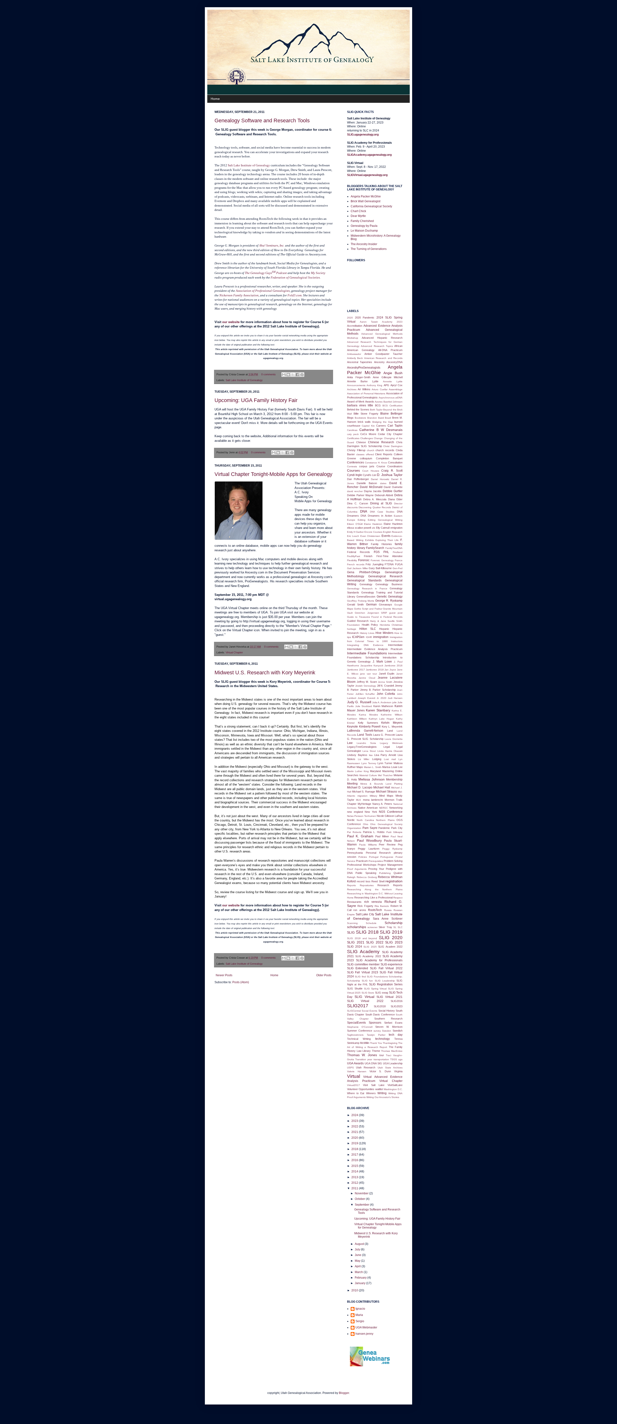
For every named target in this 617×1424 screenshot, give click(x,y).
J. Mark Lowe (382, 661)
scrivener (372, 927)
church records (385, 450)
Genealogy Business (389, 584)
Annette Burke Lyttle (362, 381)
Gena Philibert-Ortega (363, 572)
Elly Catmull (383, 527)
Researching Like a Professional (373, 897)
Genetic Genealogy (389, 596)
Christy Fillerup (356, 450)
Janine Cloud (367, 677)
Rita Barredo (382, 906)
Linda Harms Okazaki (389, 751)
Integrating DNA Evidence (365, 645)
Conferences (355, 462)
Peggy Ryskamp (392, 848)
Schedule (371, 923)
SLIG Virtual (364, 997)
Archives (351, 389)
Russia (388, 910)
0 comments (268, 374)
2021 (355, 1132)
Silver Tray (385, 927)
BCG (378, 405)
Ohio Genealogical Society (386, 824)
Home (215, 99)
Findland (397, 552)
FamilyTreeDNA (393, 548)
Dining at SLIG (381, 503)
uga (400, 1059)
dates (383, 483)
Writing (382, 1093)
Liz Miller (363, 759)
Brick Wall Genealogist (365, 201)
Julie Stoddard (363, 706)
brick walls (364, 421)
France (398, 560)
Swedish (397, 1030)
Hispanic (384, 628)
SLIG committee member (363, 964)
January (360, 1283)
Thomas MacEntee (391, 1051)
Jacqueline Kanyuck (371, 665)
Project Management (390, 864)
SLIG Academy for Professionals (379, 960)
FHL (386, 552)
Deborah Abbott (384, 495)
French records (355, 564)
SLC (400, 927)
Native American (368, 807)
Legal (386, 746)
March (359, 1272)
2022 (355, 1126)
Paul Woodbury (369, 840)
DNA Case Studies (382, 511)
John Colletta (386, 694)
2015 (355, 1166)
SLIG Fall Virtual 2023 (362, 972)
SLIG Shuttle (354, 988)
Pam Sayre (369, 828)
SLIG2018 (380, 1006)
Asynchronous (387, 397)
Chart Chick (358, 211)
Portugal (373, 857)
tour (381, 1055)
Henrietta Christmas (391, 625)
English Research (392, 532)
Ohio (365, 824)
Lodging (376, 759)
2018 (355, 1149)
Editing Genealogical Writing (385, 520)
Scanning (352, 923)
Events (386, 536)
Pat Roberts (354, 832)
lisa (371, 755)
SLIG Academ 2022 (390, 946)
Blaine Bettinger (391, 413)
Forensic (363, 560)
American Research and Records (383, 358)
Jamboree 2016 (393, 665)
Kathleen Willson (357, 718)
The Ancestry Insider (364, 244)
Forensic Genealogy (382, 560)
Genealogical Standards (364, 580)
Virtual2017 (353, 1085)
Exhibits (369, 540)
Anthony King (374, 385)
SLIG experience (392, 964)
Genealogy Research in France (367, 588)
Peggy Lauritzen (368, 848)
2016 (355, 1160)
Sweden (386, 1030)
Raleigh (351, 877)
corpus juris (366, 466)
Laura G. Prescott (384, 734)
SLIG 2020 (390, 937)
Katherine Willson (391, 714)
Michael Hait (381, 787)
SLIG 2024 (354, 946)
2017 (355, 1154)
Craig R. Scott (391, 470)
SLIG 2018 (367, 932)
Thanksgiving (390, 1043)
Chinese (361, 442)
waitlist (379, 1089)
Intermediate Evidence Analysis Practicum (374, 649)
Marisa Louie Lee (392, 767)
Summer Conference (359, 1030)
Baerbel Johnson (393, 401)
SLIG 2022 (374, 942)
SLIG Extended (357, 968)
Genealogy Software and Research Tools (262, 120)
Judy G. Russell (359, 702)
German (371, 604)
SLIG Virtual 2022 (365, 1001)
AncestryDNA (394, 362)
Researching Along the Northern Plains (374, 889)
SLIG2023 (396, 1006)
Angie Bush (392, 373)
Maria (359, 1315)
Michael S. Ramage (363, 791)
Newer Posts (224, 975)
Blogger (344, 1393)
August (360, 1244)
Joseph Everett (366, 698)
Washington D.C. (393, 1089)
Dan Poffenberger (358, 479)
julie (394, 702)
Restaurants (354, 901)
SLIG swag (381, 992)
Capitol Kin (368, 425)
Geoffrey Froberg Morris (360, 600)
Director (398, 503)
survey (377, 1030)
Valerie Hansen (356, 1071)
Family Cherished (362, 221)
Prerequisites (376, 861)
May (358, 1260)
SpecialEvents (356, 1022)
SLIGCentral (354, 1010)
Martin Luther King (358, 771)
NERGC (383, 807)
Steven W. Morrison (388, 1026)
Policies (362, 857)
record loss (363, 881)
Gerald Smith (355, 604)
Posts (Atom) (240, 982)
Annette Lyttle (392, 381)
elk (373, 528)
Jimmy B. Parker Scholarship (378, 689)
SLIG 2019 (391, 932)
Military (373, 795)
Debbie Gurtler (392, 491)
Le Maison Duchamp (364, 230)
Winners (371, 1093)
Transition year (363, 1059)
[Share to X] (292, 374)
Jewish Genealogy (365, 685)
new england (355, 811)
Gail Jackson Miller (357, 568)
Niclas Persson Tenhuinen (361, 816)
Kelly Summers (368, 722)
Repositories (367, 885)
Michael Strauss (386, 791)
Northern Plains (385, 820)
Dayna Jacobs (373, 491)
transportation (381, 1059)
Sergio (359, 1321)
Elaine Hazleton (393, 523)
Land (390, 730)
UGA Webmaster (366, 1327)
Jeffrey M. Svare (367, 681)
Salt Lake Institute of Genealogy (244, 380)
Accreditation (354, 325)
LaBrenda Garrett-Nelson (365, 730)
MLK (358, 800)
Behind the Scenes (358, 409)
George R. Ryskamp (388, 600)
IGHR (369, 637)
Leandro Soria (366, 743)
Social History (386, 1010)
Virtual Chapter (234, 652)
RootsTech (375, 910)
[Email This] (283, 374)
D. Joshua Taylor (389, 475)
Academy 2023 (392, 321)
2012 (355, 1182)
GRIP (384, 612)
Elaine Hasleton (373, 524)
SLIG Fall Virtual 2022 (386, 968)
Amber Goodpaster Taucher (383, 353)
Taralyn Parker (376, 1035)
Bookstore (360, 417)
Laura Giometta (393, 739)
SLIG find (360, 976)
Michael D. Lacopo (359, 787)
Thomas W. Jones (362, 1055)
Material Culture (368, 775)
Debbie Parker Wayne (360, 495)
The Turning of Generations (369, 249)
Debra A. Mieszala (374, 499)
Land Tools (364, 734)
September (362, 1204)
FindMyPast (353, 556)
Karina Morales (368, 714)
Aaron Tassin (369, 321)
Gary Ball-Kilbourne (380, 568)
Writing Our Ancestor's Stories (382, 1097)
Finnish (368, 556)
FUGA (398, 564)
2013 (355, 1177)
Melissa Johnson (371, 779)
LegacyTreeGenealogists (362, 746)
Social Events (369, 1010)
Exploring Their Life (387, 540)
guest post (395, 612)
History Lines (367, 633)
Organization (354, 828)
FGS (377, 552)
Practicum (362, 860)
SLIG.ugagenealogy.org (363, 134)
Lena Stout (369, 751)
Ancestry (379, 362)
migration (362, 795)
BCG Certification (392, 405)
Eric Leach (353, 536)
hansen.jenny (364, 1333)
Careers (381, 425)
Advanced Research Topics (377, 346)
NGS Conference (390, 811)
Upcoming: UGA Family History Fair (256, 400)
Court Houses (370, 470)
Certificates (353, 438)
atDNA (398, 397)
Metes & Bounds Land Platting (381, 783)
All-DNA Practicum (390, 350)
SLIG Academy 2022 (368, 956)
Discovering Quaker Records (375, 507)
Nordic (351, 820)
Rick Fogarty (365, 905)
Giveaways (385, 604)
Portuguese (386, 857)
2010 (355, 1290)
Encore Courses (373, 532)
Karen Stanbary (378, 710)
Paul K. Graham (360, 836)
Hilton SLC (367, 629)
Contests (352, 466)
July (358, 1249)
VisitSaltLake (395, 1085)
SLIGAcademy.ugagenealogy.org (369, 154)
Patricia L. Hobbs (374, 832)
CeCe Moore (368, 434)
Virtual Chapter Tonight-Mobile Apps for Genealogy (273, 474)
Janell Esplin (387, 673)
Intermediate (395, 645)
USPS (350, 1067)
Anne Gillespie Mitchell (387, 377)
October (360, 1199)
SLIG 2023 (393, 942)
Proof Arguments (357, 869)
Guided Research (358, 620)
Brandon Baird (375, 417)
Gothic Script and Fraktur (368, 608)
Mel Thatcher (385, 775)
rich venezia (373, 902)
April (358, 1266)
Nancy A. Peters (382, 803)
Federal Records (358, 552)
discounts (352, 507)
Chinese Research (381, 442)
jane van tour (368, 673)
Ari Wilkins (364, 389)
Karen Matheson (383, 706)
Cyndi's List (369, 475)
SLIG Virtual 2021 (389, 997)
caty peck (353, 434)
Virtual (353, 1076)
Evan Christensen (370, 536)
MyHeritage (364, 803)
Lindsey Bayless (357, 755)
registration (393, 881)
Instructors (396, 641)
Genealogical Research (385, 576)
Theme (376, 1050)
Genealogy (366, 584)
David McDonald (371, 487)
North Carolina (365, 820)
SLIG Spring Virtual (375, 988)
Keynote (352, 726)
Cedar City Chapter (390, 434)
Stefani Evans (393, 1022)
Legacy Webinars (391, 743)
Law (350, 743)
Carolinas (352, 430)
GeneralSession (365, 596)
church (370, 450)
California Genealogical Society (371, 206)
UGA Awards (355, 1063)
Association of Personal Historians (366, 393)
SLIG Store (368, 992)
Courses (353, 470)
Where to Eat (355, 1093)
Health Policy (370, 624)
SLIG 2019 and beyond (362, 938)
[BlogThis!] (288, 374)
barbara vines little (360, 405)
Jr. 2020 (381, 698)
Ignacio (360, 1308)
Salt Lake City (365, 914)
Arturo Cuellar (379, 389)
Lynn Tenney (368, 763)
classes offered (365, 454)
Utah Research (365, 1067)
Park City (396, 827)
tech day (395, 1034)
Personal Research (378, 852)
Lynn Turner (384, 763)
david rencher (355, 491)
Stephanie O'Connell (359, 1027)
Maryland (375, 771)
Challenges (366, 438)
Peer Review (387, 844)
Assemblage (395, 389)
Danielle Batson (367, 483)
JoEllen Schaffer (365, 694)
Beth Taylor (376, 409)
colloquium (366, 458)
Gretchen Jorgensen (367, 612)
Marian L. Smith (373, 767)
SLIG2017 (357, 1005)
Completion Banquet (389, 458)
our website (231, 322)
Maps (359, 767)
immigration (381, 637)
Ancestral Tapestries (359, 362)
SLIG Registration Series (385, 984)
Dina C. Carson (357, 503)
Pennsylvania (355, 852)
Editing (361, 520)
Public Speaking (365, 872)
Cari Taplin (395, 425)
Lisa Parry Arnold (385, 755)
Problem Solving (393, 860)
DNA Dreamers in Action (376, 515)
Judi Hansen (395, 698)
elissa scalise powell (359, 527)
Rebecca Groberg (367, 877)
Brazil (388, 417)
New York (371, 811)
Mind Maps (386, 795)
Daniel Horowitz (380, 479)
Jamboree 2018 (375, 669)
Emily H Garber (355, 532)
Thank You (376, 1043)
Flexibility (352, 560)
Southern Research (388, 1018)
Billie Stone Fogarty (366, 413)
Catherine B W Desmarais (380, 430)
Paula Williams (368, 844)
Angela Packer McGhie (366, 196)
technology (382, 1038)
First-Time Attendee (389, 556)
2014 (355, 1171)
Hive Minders (384, 633)
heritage (351, 629)
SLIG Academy (363, 951)
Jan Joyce (390, 669)
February (361, 1277)
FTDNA (389, 564)
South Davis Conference (380, 1014)
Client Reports (383, 454)
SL (394, 927)
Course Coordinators (389, 466)
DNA (363, 511)
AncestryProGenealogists (363, 367)
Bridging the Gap (382, 422)
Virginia (398, 1071)
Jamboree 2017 (356, 669)
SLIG (351, 932)
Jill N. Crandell (385, 685)
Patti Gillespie (394, 832)
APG (386, 385)
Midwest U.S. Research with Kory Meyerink (265, 673)
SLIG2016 (396, 1001)
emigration (396, 527)
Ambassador (354, 354)
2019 (355, 1143)
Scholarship (393, 923)
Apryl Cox (396, 385)
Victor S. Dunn (380, 1071)
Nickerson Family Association (239, 295)
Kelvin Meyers (391, 722)
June (358, 1255)
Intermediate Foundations (367, 653)
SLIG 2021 (355, 942)
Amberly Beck (355, 358)
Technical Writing (359, 1038)
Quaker (398, 872)
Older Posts (323, 975)
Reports (351, 885)
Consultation (395, 462)
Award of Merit (355, 401)
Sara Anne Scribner (388, 918)
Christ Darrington (392, 446)
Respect (397, 897)
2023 (355, 1121)
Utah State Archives (390, 1067)
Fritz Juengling (374, 564)
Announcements (356, 385)
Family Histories (381, 544)
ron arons (359, 910)
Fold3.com (295, 295)
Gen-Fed (397, 568)
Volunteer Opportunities (360, 1089)
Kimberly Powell (370, 726)
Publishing (385, 873)
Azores (378, 401)
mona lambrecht (373, 799)
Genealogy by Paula (364, 226)
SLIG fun (367, 980)
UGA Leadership (392, 1063)
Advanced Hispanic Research (382, 337)
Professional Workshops (361, 864)
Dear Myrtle (358, 216)
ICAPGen (358, 637)
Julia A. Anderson (382, 702)
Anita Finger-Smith (358, 377)
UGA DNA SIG (373, 1063)
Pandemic (384, 827)
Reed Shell (377, 881)
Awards (369, 401)
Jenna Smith (385, 682)
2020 (350, 317)
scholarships (356, 927)
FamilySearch (375, 548)
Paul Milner (382, 836)
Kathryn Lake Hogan (381, 718)
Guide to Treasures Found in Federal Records (374, 617)
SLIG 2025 (370, 946)
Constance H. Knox (376, 462)
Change (378, 438)
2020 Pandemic (365, 317)
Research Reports (389, 885)
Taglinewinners (355, 1035)
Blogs (350, 417)
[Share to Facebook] (297, 374)
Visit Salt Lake (373, 1085)
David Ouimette (393, 487)
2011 (355, 1188)
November (362, 1193)
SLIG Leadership (385, 980)
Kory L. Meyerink (392, 726)
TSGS (393, 1059)
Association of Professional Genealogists (263, 291)
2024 (355, 1115)
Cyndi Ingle (354, 475)
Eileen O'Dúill (354, 524)
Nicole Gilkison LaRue (389, 815)
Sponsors (375, 1022)
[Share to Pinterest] (302, 374)
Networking (395, 807)
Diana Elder (395, 499)
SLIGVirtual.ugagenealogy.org (367, 175)
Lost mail (390, 759)
